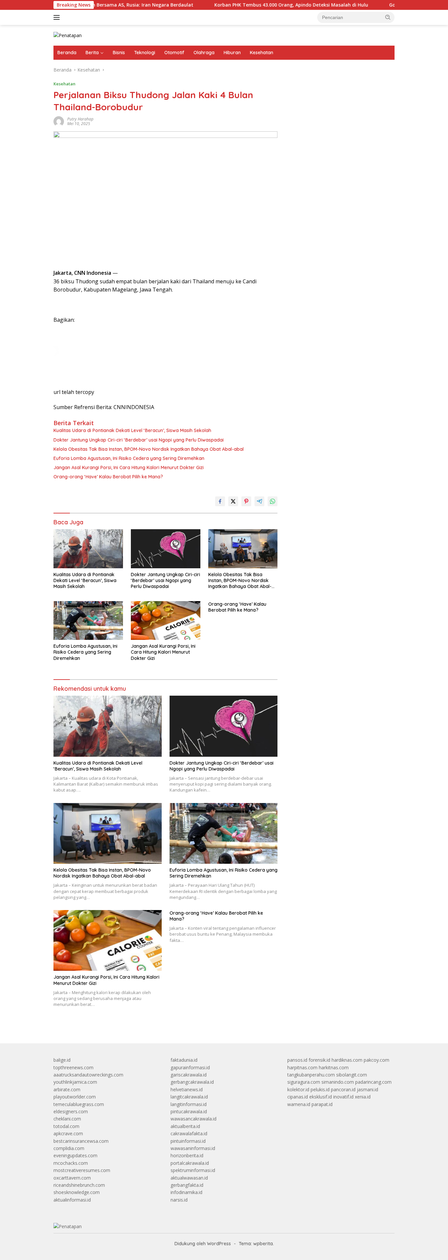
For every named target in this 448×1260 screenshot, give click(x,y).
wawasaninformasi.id (193, 1148)
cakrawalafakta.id (189, 1133)
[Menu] (57, 17)
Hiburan (232, 52)
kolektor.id (298, 1089)
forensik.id (319, 1060)
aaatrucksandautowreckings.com (88, 1075)
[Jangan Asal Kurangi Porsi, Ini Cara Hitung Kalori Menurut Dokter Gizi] (165, 620)
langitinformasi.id (189, 1104)
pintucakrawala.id (189, 1111)
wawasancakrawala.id (193, 1119)
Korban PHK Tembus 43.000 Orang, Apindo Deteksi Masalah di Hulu (260, 5)
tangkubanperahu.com (311, 1075)
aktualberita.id (185, 1126)
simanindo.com (337, 1082)
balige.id (62, 1060)
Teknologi (144, 52)
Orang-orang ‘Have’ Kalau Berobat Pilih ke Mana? (108, 477)
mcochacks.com (70, 1163)
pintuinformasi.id (188, 1141)
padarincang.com (373, 1082)
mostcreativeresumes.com (81, 1170)
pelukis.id (320, 1089)
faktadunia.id (184, 1060)
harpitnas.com (302, 1067)
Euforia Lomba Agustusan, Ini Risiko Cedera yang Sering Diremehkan (128, 458)
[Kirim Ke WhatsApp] (272, 501)
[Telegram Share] (259, 501)
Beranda (66, 52)
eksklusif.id (320, 1097)
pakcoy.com (376, 1060)
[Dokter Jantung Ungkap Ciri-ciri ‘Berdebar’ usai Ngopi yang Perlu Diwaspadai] (165, 548)
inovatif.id (343, 1097)
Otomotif (174, 52)
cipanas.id (297, 1097)
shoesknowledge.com (76, 1192)
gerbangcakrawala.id (192, 1082)
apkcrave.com (68, 1133)
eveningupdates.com (75, 1155)
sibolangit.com (351, 1075)
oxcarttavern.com (72, 1178)
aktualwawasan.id (189, 1178)
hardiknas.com (347, 1060)
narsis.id (179, 1200)
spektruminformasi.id (193, 1170)
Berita (92, 52)
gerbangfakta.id (187, 1185)
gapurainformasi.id (190, 1067)
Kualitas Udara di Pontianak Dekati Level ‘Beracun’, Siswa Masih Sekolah (132, 430)
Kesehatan (261, 52)
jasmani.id (367, 1089)
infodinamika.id (186, 1192)
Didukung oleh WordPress (202, 1244)
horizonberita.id (187, 1155)
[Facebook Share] (220, 501)
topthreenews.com (73, 1067)
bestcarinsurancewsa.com (81, 1141)
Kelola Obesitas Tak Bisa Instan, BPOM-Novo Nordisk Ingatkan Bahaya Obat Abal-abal (148, 449)
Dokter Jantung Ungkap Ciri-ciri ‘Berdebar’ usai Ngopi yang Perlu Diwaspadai (138, 440)
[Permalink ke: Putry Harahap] (58, 121)
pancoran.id (343, 1089)
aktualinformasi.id (72, 1200)
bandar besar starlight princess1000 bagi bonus (337, 87)
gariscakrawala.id (189, 1075)
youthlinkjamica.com (75, 1082)
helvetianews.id (187, 1089)
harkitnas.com (334, 1067)
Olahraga (203, 52)
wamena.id (298, 1104)
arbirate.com (66, 1089)
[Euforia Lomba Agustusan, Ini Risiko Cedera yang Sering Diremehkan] (88, 620)
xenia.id (363, 1097)
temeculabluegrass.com (78, 1104)
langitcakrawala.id (189, 1097)
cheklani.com (67, 1119)
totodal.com (66, 1126)
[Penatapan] (67, 35)
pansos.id (297, 1060)
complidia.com (68, 1148)
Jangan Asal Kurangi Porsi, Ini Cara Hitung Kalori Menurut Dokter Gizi (128, 467)
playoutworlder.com (74, 1097)
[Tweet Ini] (233, 501)
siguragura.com (303, 1082)
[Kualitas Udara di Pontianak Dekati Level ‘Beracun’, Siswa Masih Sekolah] (88, 548)
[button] (388, 17)
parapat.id (322, 1104)
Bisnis (119, 52)
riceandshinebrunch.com (79, 1185)
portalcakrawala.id (190, 1163)
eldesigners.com (70, 1111)
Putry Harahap (80, 119)
